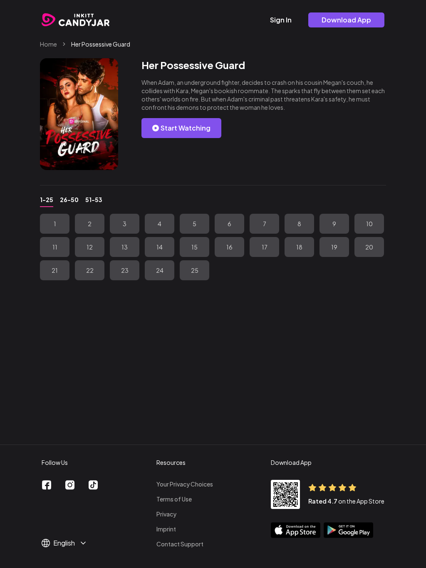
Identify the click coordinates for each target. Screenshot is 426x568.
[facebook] (47, 485)
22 (90, 270)
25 (194, 270)
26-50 (69, 199)
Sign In (281, 19)
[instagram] (70, 485)
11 (54, 247)
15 (194, 247)
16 (229, 247)
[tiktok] (93, 485)
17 (264, 247)
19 (334, 247)
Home (48, 44)
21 (55, 270)
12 (90, 247)
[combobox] (70, 543)
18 (299, 247)
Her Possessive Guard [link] (100, 44)
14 (159, 247)
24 (159, 270)
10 (369, 223)
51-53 (93, 199)
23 (125, 270)
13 (124, 247)
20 (369, 247)
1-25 (46, 199)
